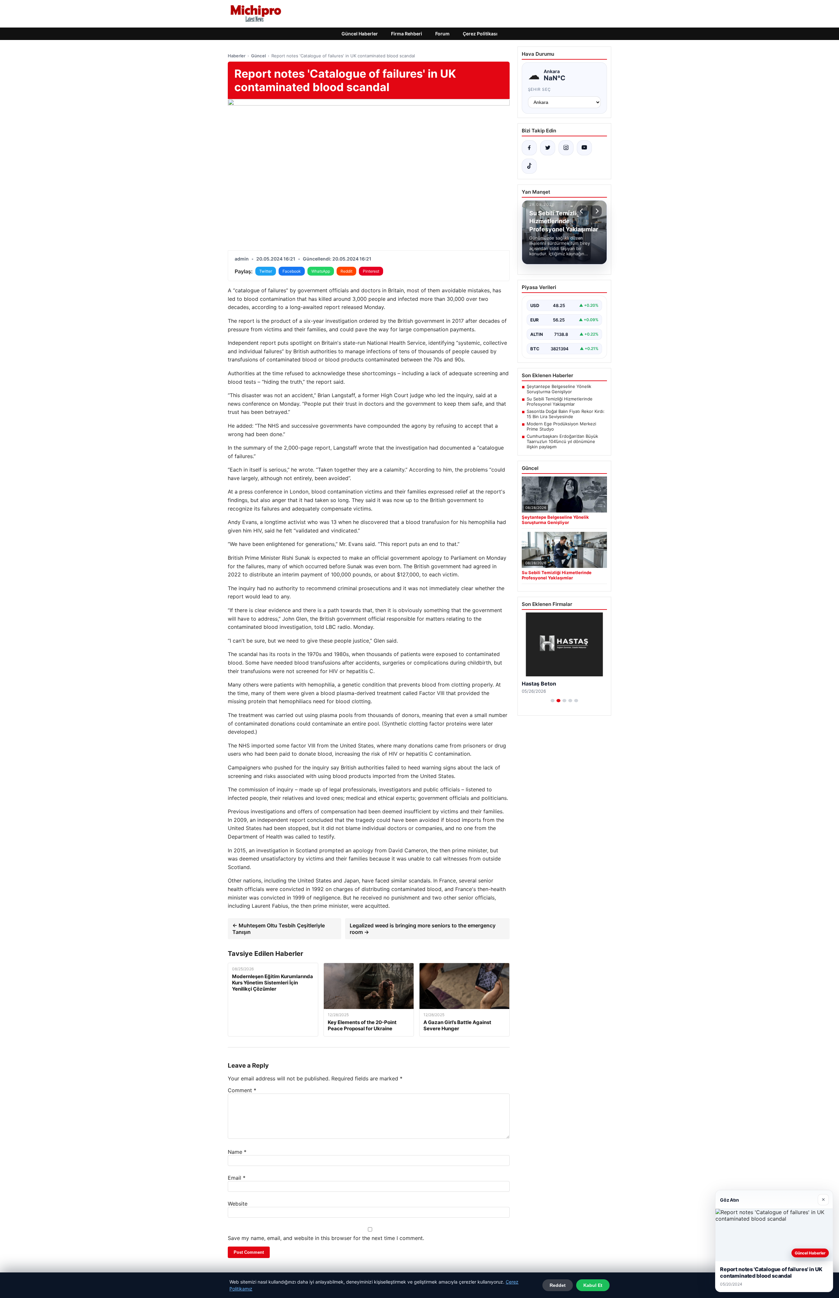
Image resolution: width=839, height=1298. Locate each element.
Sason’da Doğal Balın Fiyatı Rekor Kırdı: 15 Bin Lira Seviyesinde (566, 414)
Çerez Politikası (480, 33)
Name (237, 1152)
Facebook (292, 271)
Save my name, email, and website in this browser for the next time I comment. (326, 1238)
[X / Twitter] (547, 147)
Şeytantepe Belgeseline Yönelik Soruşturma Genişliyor (559, 389)
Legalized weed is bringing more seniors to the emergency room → (423, 928)
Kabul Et (592, 1285)
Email (236, 1177)
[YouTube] (584, 147)
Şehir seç (539, 89)
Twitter (265, 271)
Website (237, 1203)
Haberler (236, 55)
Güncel (258, 55)
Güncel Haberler (359, 33)
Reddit (346, 271)
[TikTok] (529, 166)
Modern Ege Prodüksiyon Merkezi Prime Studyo (561, 426)
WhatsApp (320, 271)
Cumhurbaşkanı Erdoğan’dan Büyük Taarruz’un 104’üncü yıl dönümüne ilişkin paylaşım (562, 441)
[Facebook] (529, 147)
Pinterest (371, 271)
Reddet (558, 1285)
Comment (242, 1090)
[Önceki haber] (582, 211)
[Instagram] (566, 147)
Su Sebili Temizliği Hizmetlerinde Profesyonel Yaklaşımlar (560, 401)
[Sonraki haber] (596, 211)
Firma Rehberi (406, 33)
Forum (442, 33)
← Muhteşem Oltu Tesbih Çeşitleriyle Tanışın (278, 928)
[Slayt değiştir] (553, 700)
